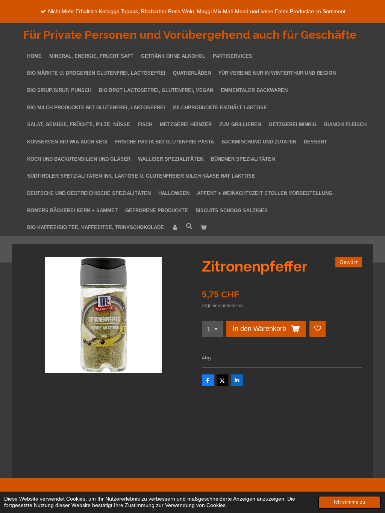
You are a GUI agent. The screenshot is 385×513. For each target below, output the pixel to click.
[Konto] (175, 228)
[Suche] (189, 226)
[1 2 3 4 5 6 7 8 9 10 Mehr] (212, 329)
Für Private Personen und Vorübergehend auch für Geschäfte (190, 34)
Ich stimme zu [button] (349, 502)
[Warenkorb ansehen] (203, 228)
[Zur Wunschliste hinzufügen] (317, 329)
